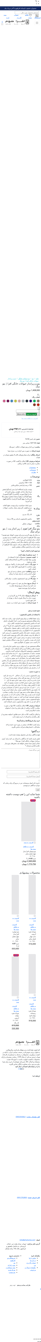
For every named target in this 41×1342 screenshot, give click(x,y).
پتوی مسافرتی (10, 1267)
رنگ (38, 394)
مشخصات (32, 467)
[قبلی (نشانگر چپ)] (40, 1341)
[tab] (20, 467)
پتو (33, 379)
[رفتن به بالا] (36, 3)
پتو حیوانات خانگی (24, 379)
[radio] (38, 401)
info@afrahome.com (27, 1240)
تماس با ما (32, 1258)
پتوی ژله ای (11, 1265)
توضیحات (33, 470)
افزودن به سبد (31, 414)
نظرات (33, 472)
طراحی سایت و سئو (23, 1285)
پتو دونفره (12, 1272)
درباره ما (33, 1260)
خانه (37, 379)
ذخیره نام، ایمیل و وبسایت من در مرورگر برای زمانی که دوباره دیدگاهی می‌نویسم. (21, 784)
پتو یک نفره (11, 1270)
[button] (31, 418)
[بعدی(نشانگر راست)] (38, 1341)
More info (21, 414)
